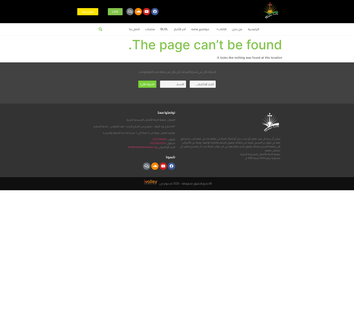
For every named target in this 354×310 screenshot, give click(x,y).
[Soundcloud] (138, 11)
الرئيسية (253, 29)
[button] (220, 29)
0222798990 (160, 139)
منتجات (150, 29)
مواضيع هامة (200, 29)
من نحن (237, 29)
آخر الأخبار (180, 29)
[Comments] (130, 11)
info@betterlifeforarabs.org (142, 147)
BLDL (164, 29)
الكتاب (222, 29)
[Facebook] (155, 11)
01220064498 (158, 143)
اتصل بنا (134, 29)
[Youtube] (146, 11)
